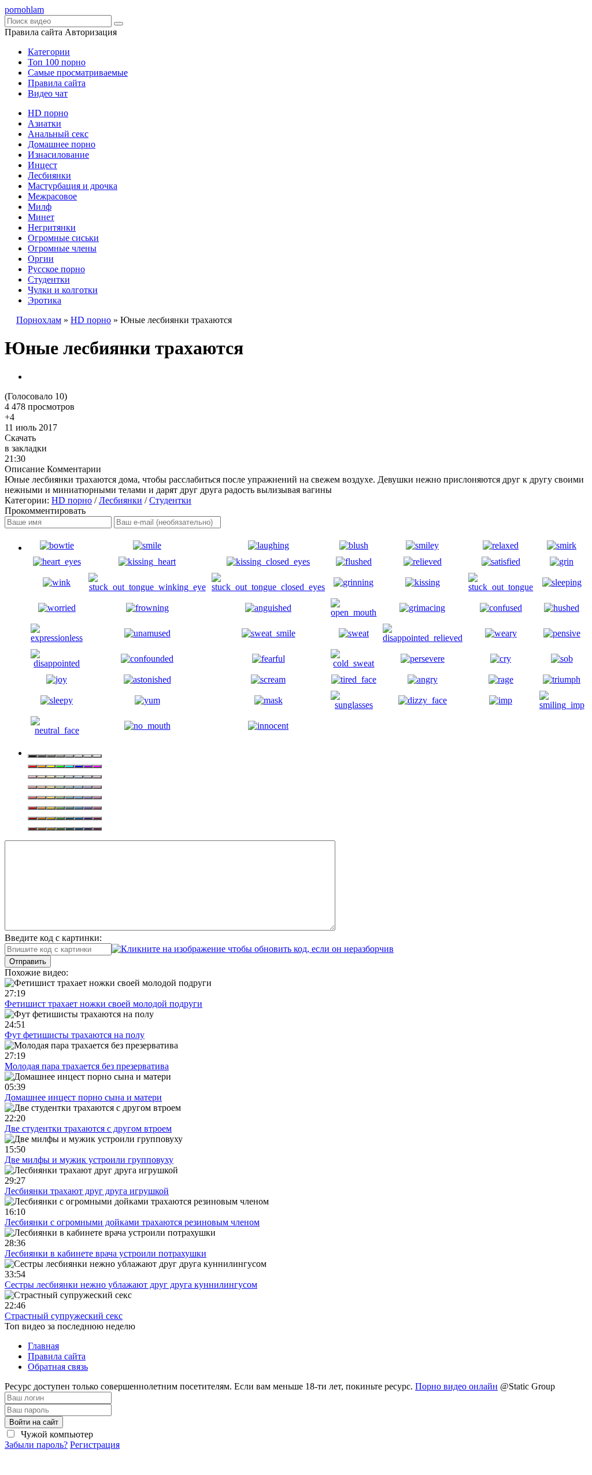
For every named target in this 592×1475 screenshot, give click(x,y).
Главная (43, 1346)
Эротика (44, 300)
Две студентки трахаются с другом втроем (88, 1128)
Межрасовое (52, 196)
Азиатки (44, 123)
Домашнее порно (61, 144)
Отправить (27, 961)
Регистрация (95, 1445)
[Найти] (118, 23)
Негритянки (52, 227)
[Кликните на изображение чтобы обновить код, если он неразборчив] (253, 949)
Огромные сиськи (63, 238)
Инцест (42, 165)
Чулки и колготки (63, 290)
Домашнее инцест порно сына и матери (83, 1097)
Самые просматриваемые (78, 72)
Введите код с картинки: (53, 938)
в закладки (26, 448)
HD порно (48, 113)
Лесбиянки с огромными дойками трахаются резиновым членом (132, 1222)
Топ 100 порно (57, 62)
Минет (41, 217)
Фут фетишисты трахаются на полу (75, 1035)
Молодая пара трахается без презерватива (87, 1066)
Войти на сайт (33, 1422)
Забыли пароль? (36, 1445)
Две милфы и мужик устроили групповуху (89, 1160)
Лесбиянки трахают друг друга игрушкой (87, 1191)
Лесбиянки (49, 175)
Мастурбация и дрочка (72, 186)
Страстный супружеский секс (64, 1316)
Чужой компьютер (55, 1434)
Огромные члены (62, 248)
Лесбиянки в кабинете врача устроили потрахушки (105, 1253)
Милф (39, 207)
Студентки (49, 279)
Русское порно (56, 269)
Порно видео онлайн (456, 1386)
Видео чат (48, 93)
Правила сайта (57, 83)
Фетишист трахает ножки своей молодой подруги (103, 1004)
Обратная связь (58, 1367)
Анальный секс (58, 134)
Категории (49, 52)
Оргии (41, 259)
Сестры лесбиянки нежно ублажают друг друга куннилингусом (131, 1284)
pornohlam (24, 9)
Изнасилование (58, 155)
